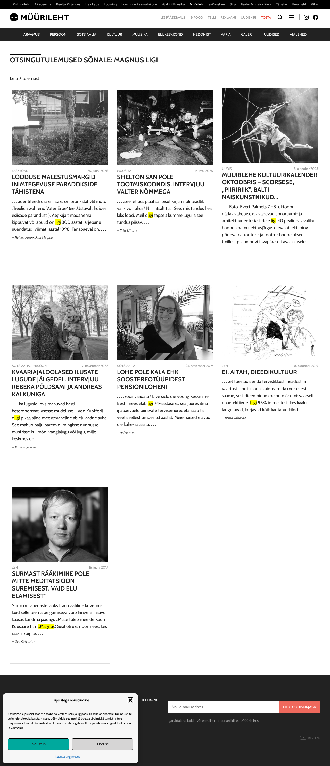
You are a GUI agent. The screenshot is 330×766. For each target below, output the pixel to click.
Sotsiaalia (86, 34)
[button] (130, 700)
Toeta (266, 17)
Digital (311, 738)
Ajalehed (298, 34)
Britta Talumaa (235, 417)
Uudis (227, 168)
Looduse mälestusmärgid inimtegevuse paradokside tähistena (54, 184)
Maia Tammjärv (26, 447)
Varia (226, 34)
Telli (212, 17)
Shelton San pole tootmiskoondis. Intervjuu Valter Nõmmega (160, 184)
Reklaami (228, 17)
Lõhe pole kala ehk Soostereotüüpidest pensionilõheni (151, 380)
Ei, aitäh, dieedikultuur (259, 372)
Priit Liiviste (128, 230)
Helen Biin (127, 432)
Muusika (140, 34)
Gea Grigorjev (25, 641)
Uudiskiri (248, 17)
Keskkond (20, 171)
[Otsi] (280, 17)
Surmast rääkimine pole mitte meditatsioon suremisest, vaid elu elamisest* (50, 585)
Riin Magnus (44, 237)
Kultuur (114, 34)
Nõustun (38, 744)
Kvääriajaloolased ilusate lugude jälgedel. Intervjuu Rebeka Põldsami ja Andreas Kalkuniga (57, 383)
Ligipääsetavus (172, 17)
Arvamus (31, 34)
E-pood (196, 17)
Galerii (247, 34)
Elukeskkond (170, 34)
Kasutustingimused (67, 757)
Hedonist (202, 34)
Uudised (271, 34)
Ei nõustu (102, 744)
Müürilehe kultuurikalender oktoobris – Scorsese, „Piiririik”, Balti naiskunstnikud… (269, 186)
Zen (225, 366)
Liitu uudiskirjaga (299, 707)
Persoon (58, 34)
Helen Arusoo (24, 237)
